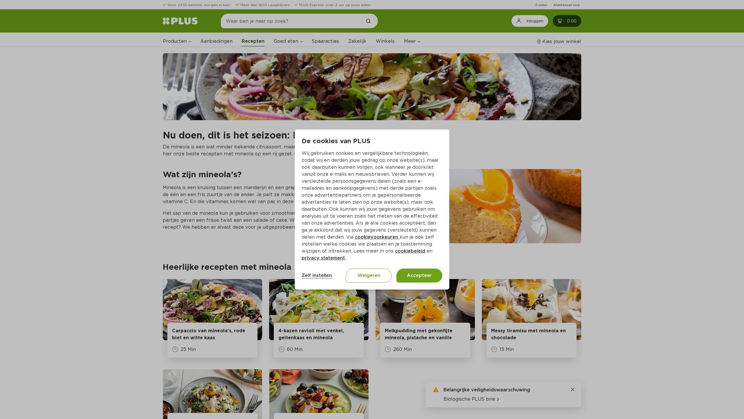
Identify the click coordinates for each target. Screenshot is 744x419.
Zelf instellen (317, 275)
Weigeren (368, 275)
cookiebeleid (410, 251)
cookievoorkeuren (377, 237)
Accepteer (419, 275)
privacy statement (323, 258)
